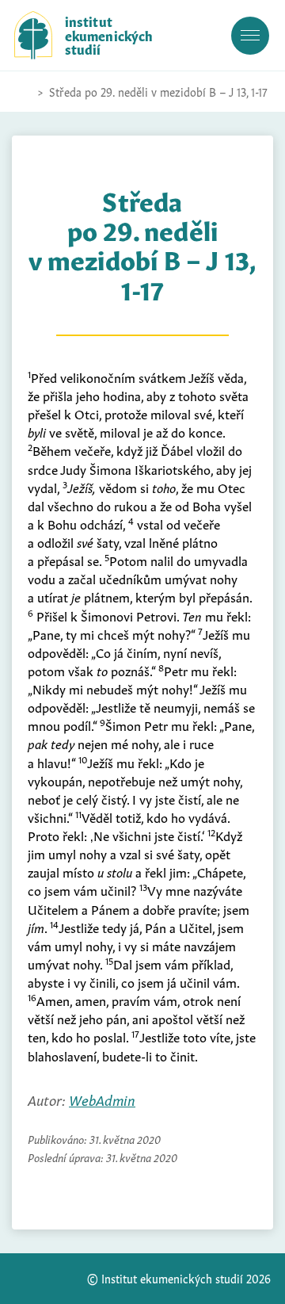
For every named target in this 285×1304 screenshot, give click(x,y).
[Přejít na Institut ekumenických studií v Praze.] (22, 92)
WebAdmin (102, 1099)
